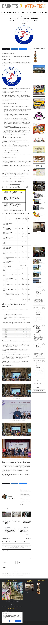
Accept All (18, 621)
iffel (9, 248)
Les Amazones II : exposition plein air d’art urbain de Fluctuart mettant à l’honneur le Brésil (10, 530)
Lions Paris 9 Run (26, 56)
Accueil (3, 1)
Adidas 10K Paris (9, 284)
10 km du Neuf (9, 269)
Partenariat (28, 1)
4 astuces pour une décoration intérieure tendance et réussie (17, 520)
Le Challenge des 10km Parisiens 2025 (11, 152)
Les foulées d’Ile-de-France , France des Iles (10, 294)
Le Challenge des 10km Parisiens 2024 (11, 150)
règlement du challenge (15, 184)
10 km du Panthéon (10, 274)
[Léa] (39, 58)
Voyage (40, 274)
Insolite (20, 16)
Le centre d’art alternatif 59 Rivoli (42, 263)
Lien (29, 228)
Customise (6, 621)
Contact (7, 1)
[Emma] (39, 61)
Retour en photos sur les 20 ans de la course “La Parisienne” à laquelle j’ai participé (6, 521)
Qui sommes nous (13, 1)
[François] (39, 55)
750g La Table (30, 592)
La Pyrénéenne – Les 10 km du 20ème (9, 280)
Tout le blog (22, 1)
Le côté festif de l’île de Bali (41, 275)
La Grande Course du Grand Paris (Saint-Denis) (9, 228)
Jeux (39, 184)
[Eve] (39, 52)
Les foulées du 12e (9, 289)
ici (25, 322)
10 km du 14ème (9, 252)
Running (23, 16)
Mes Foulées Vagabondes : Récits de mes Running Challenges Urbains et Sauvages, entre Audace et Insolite (23, 531)
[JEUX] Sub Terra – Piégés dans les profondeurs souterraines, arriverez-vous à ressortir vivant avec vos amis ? (41, 207)
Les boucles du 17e (9, 243)
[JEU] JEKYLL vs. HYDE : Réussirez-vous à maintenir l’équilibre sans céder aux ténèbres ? (38, 294)
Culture (40, 261)
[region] (12, 617)
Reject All (12, 621)
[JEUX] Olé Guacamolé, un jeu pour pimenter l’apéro (41, 215)
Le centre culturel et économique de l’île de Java (41, 282)
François (24, 23)
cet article (4, 466)
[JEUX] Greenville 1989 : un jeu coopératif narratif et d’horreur (42, 202)
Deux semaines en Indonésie (41, 269)
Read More (22, 504)
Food (39, 232)
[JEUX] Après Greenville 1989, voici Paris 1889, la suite (41, 196)
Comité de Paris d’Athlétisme (7, 63)
